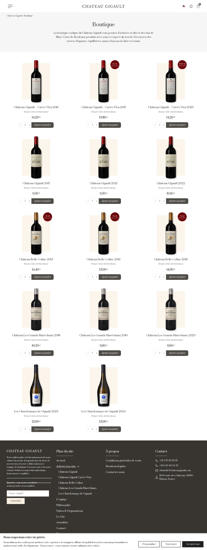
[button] (42, 125)
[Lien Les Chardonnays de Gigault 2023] (36, 385)
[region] (103, 541)
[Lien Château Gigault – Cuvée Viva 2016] (36, 81)
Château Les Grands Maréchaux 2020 (170, 335)
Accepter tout (192, 544)
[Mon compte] (191, 6)
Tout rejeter (171, 544)
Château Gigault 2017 (36, 183)
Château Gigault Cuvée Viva (74, 477)
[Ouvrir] (10, 6)
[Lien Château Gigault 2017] (36, 157)
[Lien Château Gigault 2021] (103, 157)
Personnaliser (149, 544)
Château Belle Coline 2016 (103, 259)
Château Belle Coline (70, 482)
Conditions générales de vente (124, 460)
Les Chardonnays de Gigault (75, 493)
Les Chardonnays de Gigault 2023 (36, 411)
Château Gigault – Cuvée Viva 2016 (36, 107)
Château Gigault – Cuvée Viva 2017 (103, 107)
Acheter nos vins (66, 466)
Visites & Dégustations (69, 511)
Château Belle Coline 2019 (171, 259)
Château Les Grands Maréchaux (77, 488)
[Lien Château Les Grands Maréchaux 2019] (103, 309)
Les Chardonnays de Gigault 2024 (103, 411)
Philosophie (63, 505)
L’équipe (61, 499)
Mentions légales (116, 466)
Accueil (60, 460)
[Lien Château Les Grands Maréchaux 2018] (36, 309)
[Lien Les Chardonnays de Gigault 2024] (103, 385)
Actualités (62, 522)
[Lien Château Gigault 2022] (170, 157)
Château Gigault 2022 (171, 183)
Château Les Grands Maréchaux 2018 (36, 335)
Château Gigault (14, 15)
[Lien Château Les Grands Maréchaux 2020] (170, 309)
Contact (61, 528)
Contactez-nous (115, 472)
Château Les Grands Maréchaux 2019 (103, 335)
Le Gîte (60, 516)
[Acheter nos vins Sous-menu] (78, 466)
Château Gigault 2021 (103, 183)
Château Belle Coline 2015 (36, 259)
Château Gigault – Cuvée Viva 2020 (171, 107)
